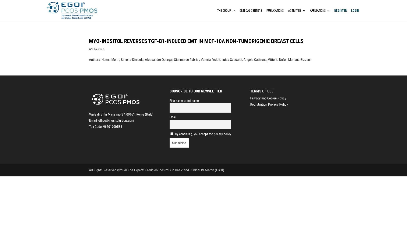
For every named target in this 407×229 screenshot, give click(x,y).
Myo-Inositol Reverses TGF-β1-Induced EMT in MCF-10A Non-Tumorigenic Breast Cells (196, 41)
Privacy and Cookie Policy (268, 98)
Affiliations (318, 10)
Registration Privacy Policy (269, 104)
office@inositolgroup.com (116, 120)
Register (340, 10)
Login (355, 10)
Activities (294, 10)
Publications (275, 10)
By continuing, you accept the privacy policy (203, 134)
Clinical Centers (251, 10)
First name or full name (184, 101)
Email (173, 117)
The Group (224, 10)
